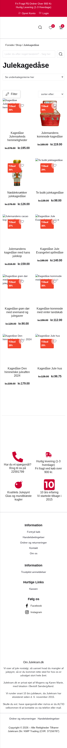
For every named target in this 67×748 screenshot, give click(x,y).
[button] (11, 94)
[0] (50, 27)
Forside (9, 45)
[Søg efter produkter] (40, 28)
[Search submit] (60, 54)
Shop (19, 45)
